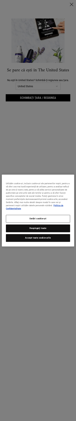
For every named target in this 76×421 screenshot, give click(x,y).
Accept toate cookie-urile (38, 237)
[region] (38, 210)
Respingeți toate (38, 228)
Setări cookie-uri (38, 218)
